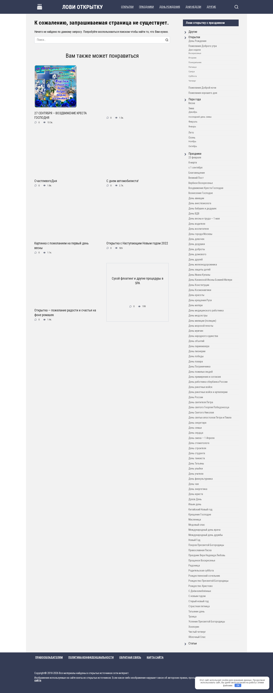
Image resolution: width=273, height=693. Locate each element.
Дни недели (193, 7)
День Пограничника (199, 366)
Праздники (146, 7)
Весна (191, 103)
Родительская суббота (201, 570)
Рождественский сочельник (204, 575)
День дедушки (196, 244)
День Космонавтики (199, 290)
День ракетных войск (200, 387)
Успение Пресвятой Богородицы (206, 621)
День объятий (196, 341)
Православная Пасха (200, 550)
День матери (195, 305)
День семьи (195, 427)
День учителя (195, 473)
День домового (197, 254)
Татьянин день (196, 611)
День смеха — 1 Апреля (201, 438)
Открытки (127, 7)
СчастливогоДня (45, 181)
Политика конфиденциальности (91, 657)
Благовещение (196, 172)
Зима (191, 108)
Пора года (194, 99)
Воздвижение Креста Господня (205, 188)
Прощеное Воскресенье (201, 560)
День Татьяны (196, 463)
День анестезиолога (199, 203)
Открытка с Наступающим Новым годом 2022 (137, 243)
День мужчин (195, 330)
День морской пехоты (200, 325)
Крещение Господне (199, 514)
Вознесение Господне (200, 193)
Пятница (192, 67)
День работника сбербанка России (208, 381)
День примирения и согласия (204, 376)
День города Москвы (200, 234)
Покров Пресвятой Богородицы (206, 545)
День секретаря (197, 422)
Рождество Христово (200, 586)
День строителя (197, 448)
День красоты (196, 295)
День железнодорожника (202, 264)
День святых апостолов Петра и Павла (209, 417)
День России (195, 397)
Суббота (192, 76)
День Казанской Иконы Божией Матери (210, 279)
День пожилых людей (200, 371)
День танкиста (196, 458)
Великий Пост (196, 177)
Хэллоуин (193, 626)
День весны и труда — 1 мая (204, 218)
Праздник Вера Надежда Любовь (206, 555)
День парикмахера (198, 346)
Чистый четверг (197, 631)
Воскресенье (194, 53)
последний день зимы (200, 116)
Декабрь (192, 112)
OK (238, 685)
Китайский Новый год (200, 509)
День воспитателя (198, 228)
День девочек (196, 239)
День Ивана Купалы (199, 274)
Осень (191, 137)
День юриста (195, 494)
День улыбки (195, 468)
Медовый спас (196, 524)
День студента (196, 453)
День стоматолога (198, 443)
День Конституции (198, 285)
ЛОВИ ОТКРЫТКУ (82, 7)
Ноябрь (192, 141)
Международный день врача (204, 529)
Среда (191, 71)
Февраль (192, 121)
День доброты (196, 249)
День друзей (195, 259)
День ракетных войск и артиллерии (208, 392)
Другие (211, 7)
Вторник (192, 57)
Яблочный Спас (197, 637)
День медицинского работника (206, 310)
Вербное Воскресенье (200, 183)
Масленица (194, 519)
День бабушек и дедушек (202, 208)
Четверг (192, 80)
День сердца (195, 432)
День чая (193, 484)
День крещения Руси (200, 300)
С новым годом (197, 596)
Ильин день (194, 504)
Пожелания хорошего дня (202, 93)
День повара (195, 361)
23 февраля (194, 157)
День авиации (196, 198)
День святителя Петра (200, 402)
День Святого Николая (201, 412)
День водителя (196, 223)
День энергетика (197, 489)
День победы (196, 356)
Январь (192, 126)
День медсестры (197, 315)
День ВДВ (193, 213)
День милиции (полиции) (202, 320)
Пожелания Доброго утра (202, 46)
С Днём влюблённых (199, 591)
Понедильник (195, 62)
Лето (191, 132)
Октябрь (192, 146)
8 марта (192, 162)
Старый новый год (198, 601)
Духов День (195, 499)
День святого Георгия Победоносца (208, 407)
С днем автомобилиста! (122, 181)
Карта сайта (155, 657)
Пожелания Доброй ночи (202, 87)
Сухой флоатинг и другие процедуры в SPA (137, 281)
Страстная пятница (199, 606)
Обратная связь (130, 657)
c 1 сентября (195, 167)
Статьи (192, 643)
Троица (192, 616)
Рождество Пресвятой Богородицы (208, 580)
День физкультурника (200, 478)
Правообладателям (49, 657)
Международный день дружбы (205, 535)
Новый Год (194, 540)
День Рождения (169, 7)
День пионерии (196, 351)
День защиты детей (199, 269)
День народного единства (203, 336)
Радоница (194, 565)
